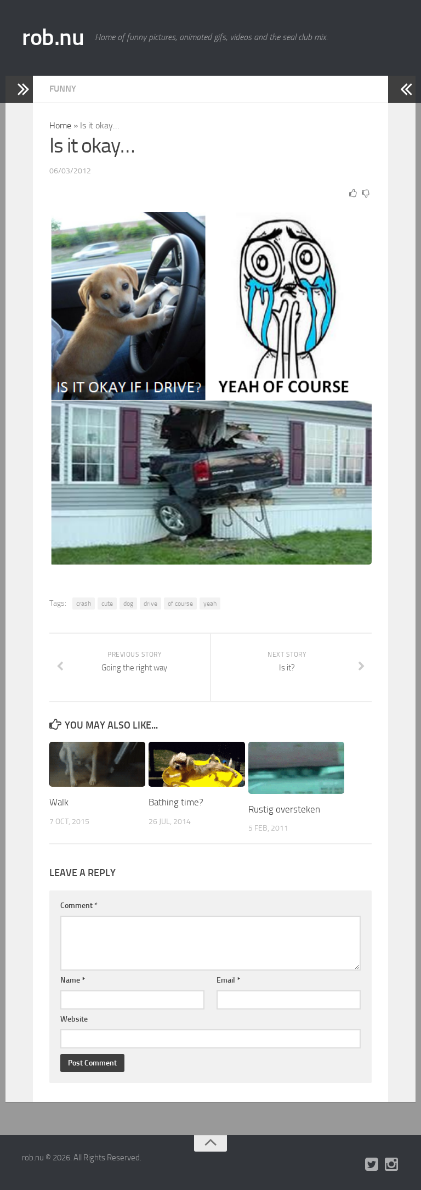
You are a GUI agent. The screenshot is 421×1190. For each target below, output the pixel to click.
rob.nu (53, 37)
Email (228, 980)
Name (72, 980)
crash (83, 603)
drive (150, 603)
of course (180, 603)
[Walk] (97, 764)
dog (128, 603)
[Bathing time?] (196, 764)
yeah (210, 603)
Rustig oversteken (284, 809)
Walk (59, 802)
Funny (62, 88)
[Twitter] (371, 1164)
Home (60, 125)
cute (107, 603)
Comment (79, 905)
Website (74, 1019)
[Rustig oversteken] (296, 768)
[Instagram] (391, 1164)
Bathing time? (176, 802)
